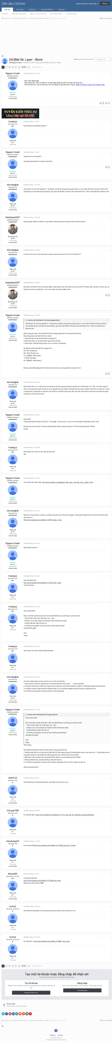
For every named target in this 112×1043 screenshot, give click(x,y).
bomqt (13, 906)
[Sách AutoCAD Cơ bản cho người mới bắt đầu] (2, 55)
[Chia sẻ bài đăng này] (109, 73)
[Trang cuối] (28, 67)
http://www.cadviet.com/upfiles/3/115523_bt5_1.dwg (42, 583)
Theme (52, 1035)
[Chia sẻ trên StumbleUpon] (23, 1013)
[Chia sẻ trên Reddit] (20, 1013)
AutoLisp (32, 9)
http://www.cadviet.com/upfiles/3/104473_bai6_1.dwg (43, 520)
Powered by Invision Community (56, 1040)
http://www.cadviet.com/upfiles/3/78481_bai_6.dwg (51, 941)
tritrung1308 (13, 810)
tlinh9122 (12, 778)
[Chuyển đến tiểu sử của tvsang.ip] (13, 133)
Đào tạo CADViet (47, 9)
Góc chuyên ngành (56, 14)
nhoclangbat (13, 184)
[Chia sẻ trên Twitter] (3, 1013)
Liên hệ (60, 1035)
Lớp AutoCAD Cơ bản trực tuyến (50, 62)
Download (19, 9)
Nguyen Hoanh (17, 62)
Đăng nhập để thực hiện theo (85, 59)
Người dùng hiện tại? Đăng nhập (86, 4)
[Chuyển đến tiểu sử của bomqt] (13, 918)
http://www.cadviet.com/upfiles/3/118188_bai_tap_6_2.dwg (54, 845)
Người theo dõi (101, 59)
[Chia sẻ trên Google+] (9, 1013)
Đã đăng (32, 73)
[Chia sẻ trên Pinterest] (30, 1013)
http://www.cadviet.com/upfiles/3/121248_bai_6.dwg (42, 880)
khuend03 (12, 873)
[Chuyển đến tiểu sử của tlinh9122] (13, 790)
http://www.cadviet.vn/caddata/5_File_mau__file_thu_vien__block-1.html (67, 482)
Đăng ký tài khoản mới (31, 992)
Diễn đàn (7, 9)
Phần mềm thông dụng (19, 14)
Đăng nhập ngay (82, 990)
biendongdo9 (12, 841)
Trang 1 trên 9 (36, 67)
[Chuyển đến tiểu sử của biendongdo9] (13, 853)
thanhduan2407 (12, 217)
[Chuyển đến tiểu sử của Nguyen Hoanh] (5, 61)
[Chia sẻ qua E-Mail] (26, 1013)
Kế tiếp (24, 67)
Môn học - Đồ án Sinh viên (38, 14)
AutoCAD (5, 14)
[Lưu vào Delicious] (16, 1013)
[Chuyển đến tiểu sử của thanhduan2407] (13, 229)
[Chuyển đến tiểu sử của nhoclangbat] (13, 197)
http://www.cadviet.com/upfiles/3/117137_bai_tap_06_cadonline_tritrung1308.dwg (65, 815)
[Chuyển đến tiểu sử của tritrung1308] (13, 822)
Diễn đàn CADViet (13, 3)
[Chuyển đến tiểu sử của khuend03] (13, 886)
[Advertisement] (57, 37)
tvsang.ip (12, 121)
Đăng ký (105, 3)
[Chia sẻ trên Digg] (13, 1013)
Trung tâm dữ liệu (71, 14)
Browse (61, 9)
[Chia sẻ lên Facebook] (6, 1013)
